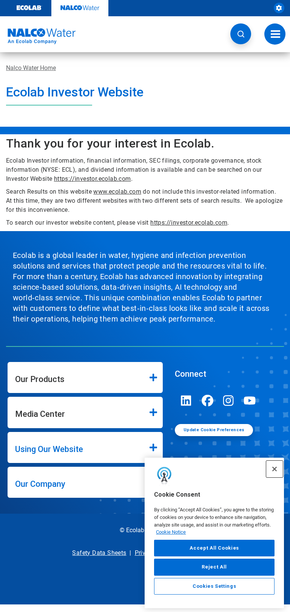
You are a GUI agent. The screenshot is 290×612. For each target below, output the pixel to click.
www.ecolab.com (117, 191)
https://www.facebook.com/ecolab (207, 400)
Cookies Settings (214, 586)
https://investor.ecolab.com (92, 178)
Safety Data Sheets (99, 552)
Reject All (214, 567)
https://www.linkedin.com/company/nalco (186, 400)
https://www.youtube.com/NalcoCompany (249, 400)
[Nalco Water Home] (38, 36)
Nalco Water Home (31, 67)
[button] (240, 33)
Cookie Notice (171, 532)
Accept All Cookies (214, 548)
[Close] (274, 469)
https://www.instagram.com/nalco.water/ (228, 400)
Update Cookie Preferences (214, 429)
